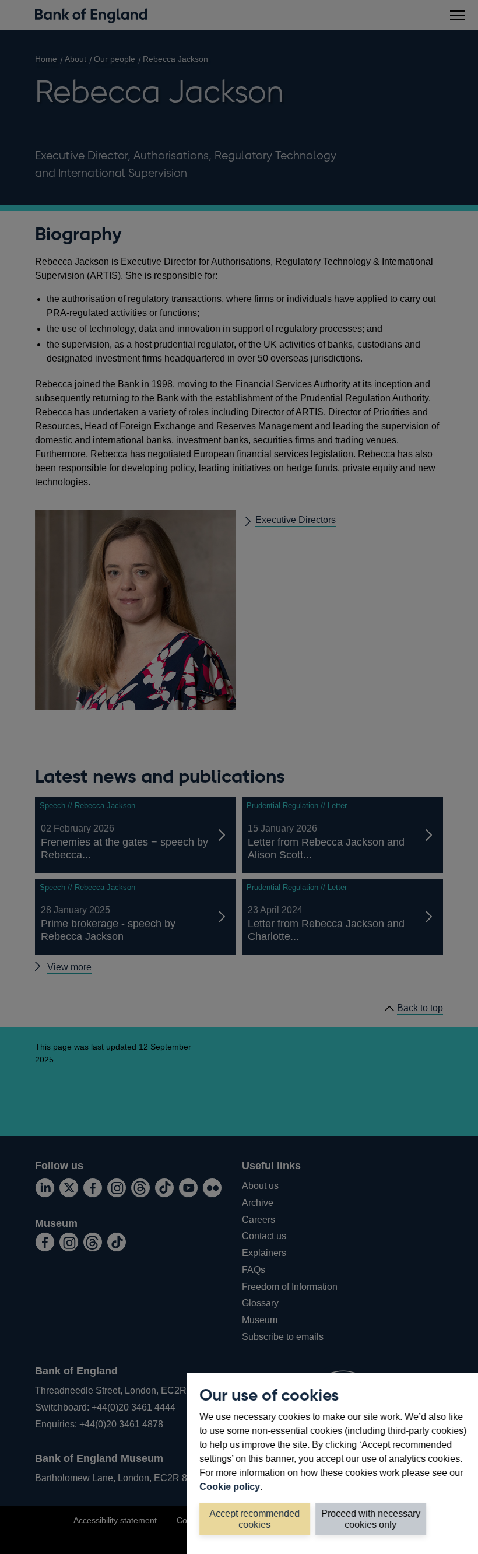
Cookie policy (229, 1487)
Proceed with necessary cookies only (370, 1519)
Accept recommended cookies (255, 1519)
